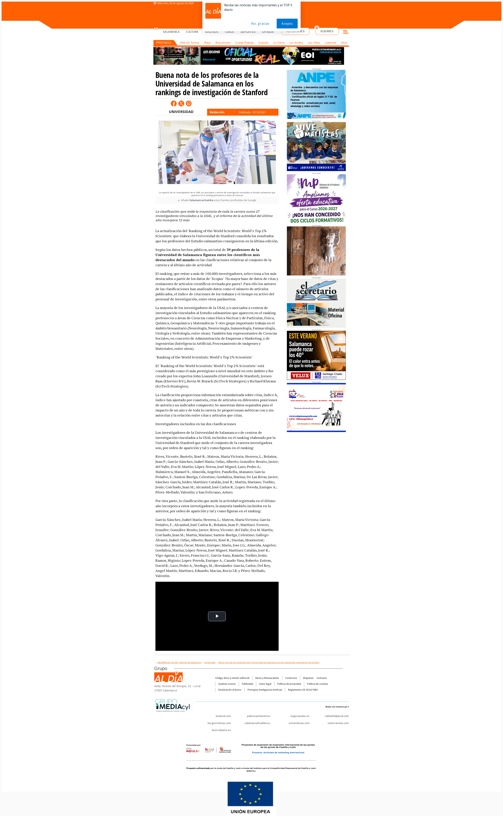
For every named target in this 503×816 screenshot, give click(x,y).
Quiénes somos (227, 684)
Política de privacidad (289, 684)
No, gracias (260, 23)
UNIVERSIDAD (181, 111)
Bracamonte (223, 42)
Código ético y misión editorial (232, 678)
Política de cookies (317, 684)
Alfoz (344, 42)
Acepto (287, 23)
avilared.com (223, 716)
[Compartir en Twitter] (181, 103)
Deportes (248, 31)
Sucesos (211, 31)
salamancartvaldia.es (257, 723)
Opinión (268, 31)
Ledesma (330, 42)
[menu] (346, 32)
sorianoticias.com (299, 723)
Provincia (163, 42)
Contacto (322, 678)
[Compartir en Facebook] (174, 103)
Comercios (291, 678)
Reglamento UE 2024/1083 (303, 689)
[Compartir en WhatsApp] (188, 103)
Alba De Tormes (190, 42)
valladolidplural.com (337, 716)
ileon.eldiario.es (221, 730)
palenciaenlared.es (258, 716)
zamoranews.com (338, 723)
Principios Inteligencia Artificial (265, 689)
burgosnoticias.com (219, 723)
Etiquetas (308, 678)
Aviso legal (265, 684)
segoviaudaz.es (299, 716)
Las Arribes (296, 42)
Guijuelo (264, 42)
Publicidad (247, 684)
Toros (229, 31)
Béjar (207, 42)
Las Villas (314, 42)
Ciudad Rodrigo (244, 42)
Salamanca (171, 31)
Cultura (192, 31)
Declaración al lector (229, 689)
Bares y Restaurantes (267, 678)
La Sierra (279, 42)
